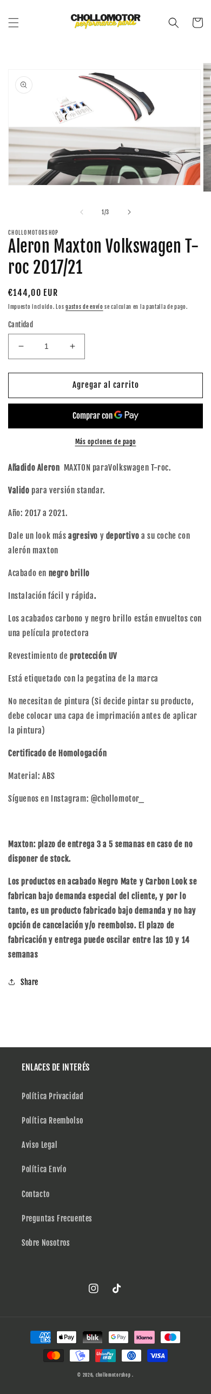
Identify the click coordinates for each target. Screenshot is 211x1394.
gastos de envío (84, 306)
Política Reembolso (52, 1120)
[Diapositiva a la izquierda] (82, 212)
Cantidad (20, 324)
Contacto (36, 1194)
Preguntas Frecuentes (57, 1218)
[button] (13, 23)
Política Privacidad (52, 1096)
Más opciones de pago (105, 442)
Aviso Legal (40, 1144)
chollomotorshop (113, 1375)
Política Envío (44, 1169)
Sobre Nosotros (46, 1242)
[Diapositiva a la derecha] (129, 212)
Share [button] (29, 982)
